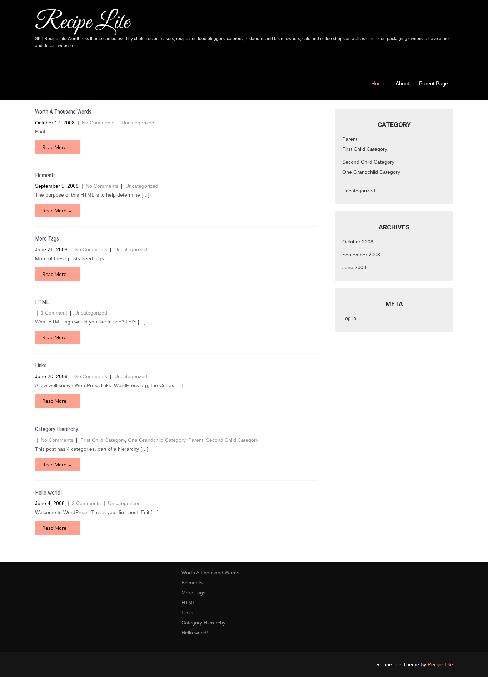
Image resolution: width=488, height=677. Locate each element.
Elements (45, 175)
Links (40, 365)
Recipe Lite (440, 664)
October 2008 (357, 241)
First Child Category (102, 440)
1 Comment (54, 313)
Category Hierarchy (56, 429)
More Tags (47, 238)
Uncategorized (137, 122)
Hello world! (48, 492)
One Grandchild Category (156, 440)
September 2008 (361, 254)
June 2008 (354, 267)
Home (378, 83)
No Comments (98, 122)
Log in (349, 318)
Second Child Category (232, 440)
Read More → (57, 147)
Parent (195, 440)
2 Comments (86, 503)
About (402, 83)
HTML (42, 302)
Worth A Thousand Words (63, 111)
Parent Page (433, 83)
